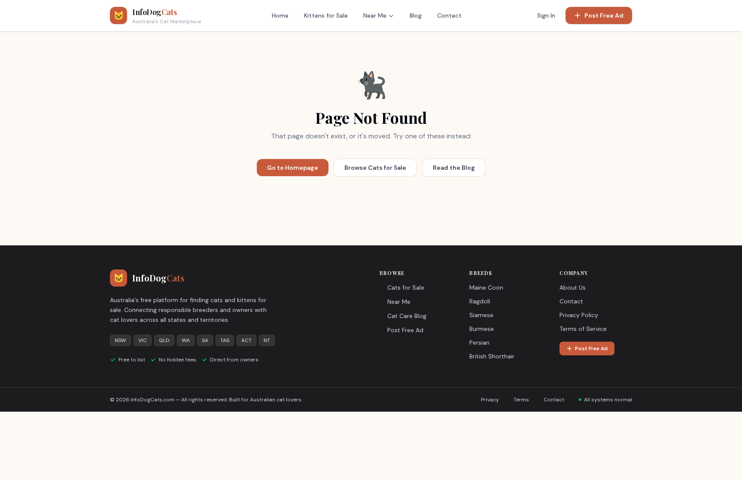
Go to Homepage (292, 167)
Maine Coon (486, 287)
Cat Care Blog (406, 316)
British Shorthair (491, 356)
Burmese (481, 329)
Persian (479, 342)
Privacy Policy (579, 315)
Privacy (490, 399)
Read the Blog (454, 167)
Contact (449, 15)
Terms (521, 399)
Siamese (481, 315)
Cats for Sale (405, 287)
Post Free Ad (603, 15)
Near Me (374, 15)
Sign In (546, 15)
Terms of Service (583, 329)
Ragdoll (479, 301)
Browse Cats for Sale (375, 167)
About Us (573, 287)
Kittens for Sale (326, 15)
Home (280, 15)
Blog (416, 15)
